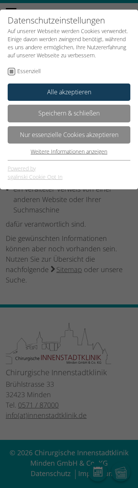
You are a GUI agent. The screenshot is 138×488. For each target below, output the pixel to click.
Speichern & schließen (69, 113)
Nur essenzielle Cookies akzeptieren (69, 134)
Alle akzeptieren (69, 92)
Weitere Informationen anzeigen (69, 151)
